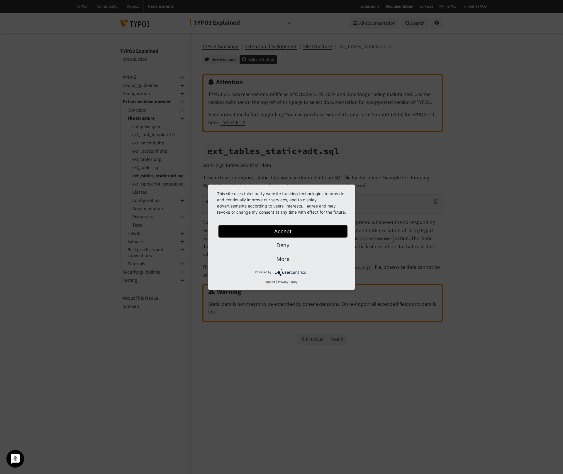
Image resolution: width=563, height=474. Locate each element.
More (283, 259)
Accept (283, 231)
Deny (283, 245)
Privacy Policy (288, 281)
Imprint (270, 281)
